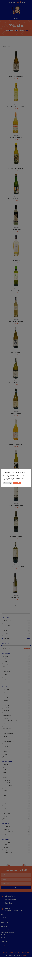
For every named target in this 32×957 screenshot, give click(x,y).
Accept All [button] (16, 483)
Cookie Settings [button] (7, 483)
